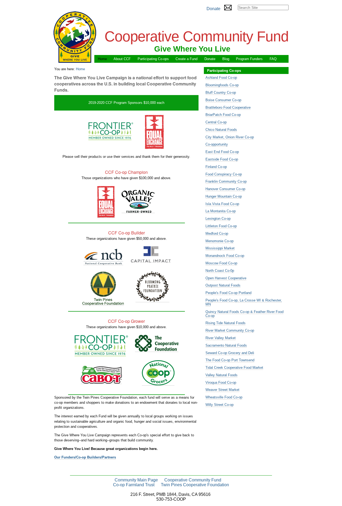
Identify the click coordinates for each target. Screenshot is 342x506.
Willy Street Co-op (219, 405)
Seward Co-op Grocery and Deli (229, 353)
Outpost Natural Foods (222, 285)
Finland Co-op (216, 167)
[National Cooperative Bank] (103, 263)
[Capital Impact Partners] (151, 260)
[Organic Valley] (138, 211)
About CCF (122, 59)
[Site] (74, 37)
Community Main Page (136, 480)
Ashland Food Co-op (221, 78)
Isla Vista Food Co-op (222, 204)
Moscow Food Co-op (221, 263)
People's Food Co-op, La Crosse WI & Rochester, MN (243, 302)
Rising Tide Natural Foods (225, 323)
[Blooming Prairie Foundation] (152, 300)
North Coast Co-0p (219, 271)
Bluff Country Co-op (220, 93)
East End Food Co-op (222, 152)
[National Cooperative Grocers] (158, 383)
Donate (213, 8)
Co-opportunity (216, 144)
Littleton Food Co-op (221, 226)
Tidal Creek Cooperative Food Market (234, 368)
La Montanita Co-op (220, 211)
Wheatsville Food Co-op (223, 397)
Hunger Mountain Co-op (223, 196)
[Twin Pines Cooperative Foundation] (103, 303)
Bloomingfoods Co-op (222, 85)
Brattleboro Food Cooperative (228, 107)
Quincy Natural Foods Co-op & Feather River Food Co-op (244, 314)
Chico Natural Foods (221, 130)
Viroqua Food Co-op (220, 383)
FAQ (273, 59)
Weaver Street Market (222, 390)
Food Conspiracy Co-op (223, 174)
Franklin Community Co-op (226, 181)
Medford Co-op (216, 234)
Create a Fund (186, 59)
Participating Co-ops (153, 59)
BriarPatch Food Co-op (223, 115)
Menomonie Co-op (219, 241)
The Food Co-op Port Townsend (229, 360)
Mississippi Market (220, 248)
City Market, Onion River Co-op (229, 137)
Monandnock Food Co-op (224, 256)
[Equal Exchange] (106, 216)
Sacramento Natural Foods (226, 345)
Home (102, 59)
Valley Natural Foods (221, 375)
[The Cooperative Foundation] (156, 350)
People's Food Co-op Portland (228, 293)
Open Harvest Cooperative (225, 278)
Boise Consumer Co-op (223, 100)
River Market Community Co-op (229, 330)
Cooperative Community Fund (192, 480)
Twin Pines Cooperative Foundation (195, 485)
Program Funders (249, 59)
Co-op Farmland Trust (133, 485)
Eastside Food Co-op (221, 159)
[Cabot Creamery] (101, 382)
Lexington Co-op (218, 219)
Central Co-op (216, 122)
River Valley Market (220, 338)
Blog (225, 59)
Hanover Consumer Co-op (225, 189)
